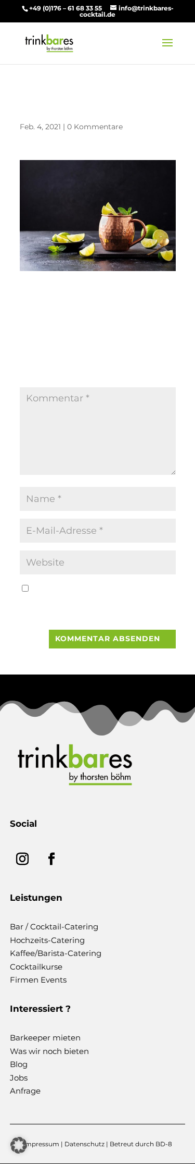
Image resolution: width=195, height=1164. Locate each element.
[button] (18, 1145)
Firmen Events (38, 980)
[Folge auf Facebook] (51, 859)
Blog (19, 1064)
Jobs (19, 1078)
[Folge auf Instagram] (22, 859)
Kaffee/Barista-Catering (55, 953)
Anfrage (25, 1091)
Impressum (41, 1144)
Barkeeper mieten (45, 1038)
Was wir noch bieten (49, 1051)
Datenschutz (84, 1144)
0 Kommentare (95, 126)
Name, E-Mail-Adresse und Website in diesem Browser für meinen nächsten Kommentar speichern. (97, 602)
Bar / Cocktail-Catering (54, 927)
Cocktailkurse (36, 967)
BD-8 (163, 1144)
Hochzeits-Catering (47, 940)
